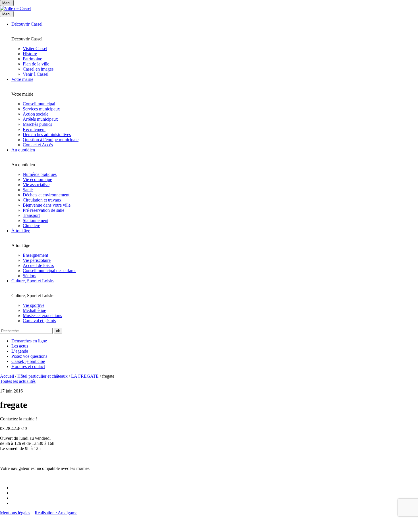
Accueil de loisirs (38, 265)
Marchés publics (37, 124)
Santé (28, 189)
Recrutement (34, 129)
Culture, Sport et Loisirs (32, 280)
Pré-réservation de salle (43, 210)
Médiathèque (34, 310)
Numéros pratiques (40, 174)
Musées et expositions (42, 315)
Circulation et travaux (42, 200)
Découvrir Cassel (26, 24)
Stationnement (35, 220)
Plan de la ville (36, 63)
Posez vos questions (29, 356)
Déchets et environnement (46, 194)
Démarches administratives (47, 134)
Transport (31, 215)
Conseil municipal (39, 103)
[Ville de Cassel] (15, 8)
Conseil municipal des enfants (49, 270)
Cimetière (31, 225)
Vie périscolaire (37, 260)
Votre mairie (22, 79)
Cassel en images (38, 69)
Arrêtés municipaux (40, 119)
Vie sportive (33, 305)
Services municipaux (41, 108)
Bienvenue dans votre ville (47, 205)
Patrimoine (32, 58)
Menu (6, 14)
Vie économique (37, 179)
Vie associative (36, 184)
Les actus (19, 346)
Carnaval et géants (39, 320)
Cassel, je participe (28, 361)
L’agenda (19, 351)
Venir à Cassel (35, 74)
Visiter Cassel (35, 48)
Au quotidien (23, 149)
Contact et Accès (38, 144)
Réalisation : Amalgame (56, 512)
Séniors (29, 275)
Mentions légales (15, 512)
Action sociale (35, 114)
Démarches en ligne (29, 340)
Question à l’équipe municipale (50, 139)
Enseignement (35, 255)
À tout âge (20, 230)
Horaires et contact (28, 366)
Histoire (30, 53)
